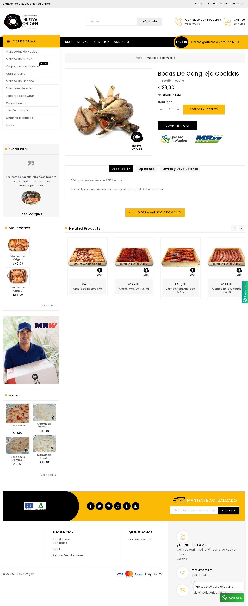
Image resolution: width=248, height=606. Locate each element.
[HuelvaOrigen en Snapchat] (135, 506)
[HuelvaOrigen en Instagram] (117, 506)
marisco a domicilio (161, 58)
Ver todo (49, 305)
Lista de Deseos (217, 3)
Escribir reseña (173, 81)
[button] (31, 41)
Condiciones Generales (62, 541)
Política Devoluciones (68, 555)
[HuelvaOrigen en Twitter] (99, 506)
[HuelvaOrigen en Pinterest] (108, 506)
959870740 (200, 575)
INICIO (69, 42)
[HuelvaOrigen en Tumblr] (127, 506)
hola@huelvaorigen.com (209, 593)
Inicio (138, 58)
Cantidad (165, 102)
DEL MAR (83, 42)
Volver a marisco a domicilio (158, 212)
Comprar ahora (177, 126)
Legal (56, 549)
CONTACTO (121, 42)
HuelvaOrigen (24, 574)
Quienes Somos (139, 539)
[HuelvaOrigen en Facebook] (91, 506)
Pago (198, 3)
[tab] (121, 168)
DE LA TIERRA (101, 42)
